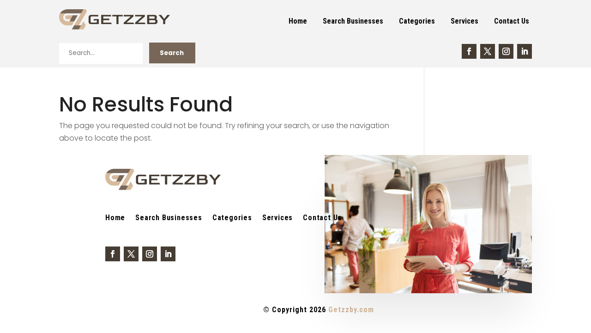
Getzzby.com (351, 309)
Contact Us (511, 21)
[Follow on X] (487, 51)
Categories (417, 21)
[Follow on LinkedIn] (524, 51)
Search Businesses (353, 21)
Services (464, 21)
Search (172, 53)
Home (298, 21)
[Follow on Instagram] (506, 51)
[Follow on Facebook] (469, 51)
